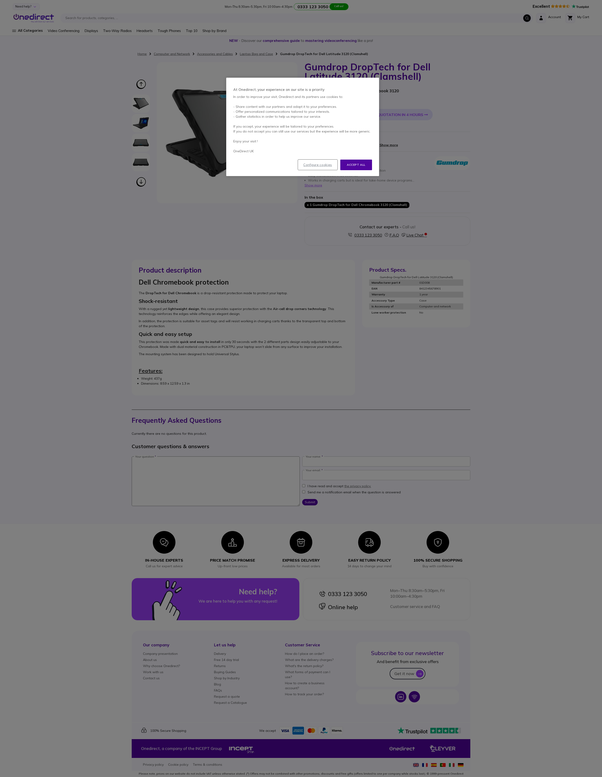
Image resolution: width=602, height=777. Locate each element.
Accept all (356, 164)
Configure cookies (317, 165)
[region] (302, 127)
